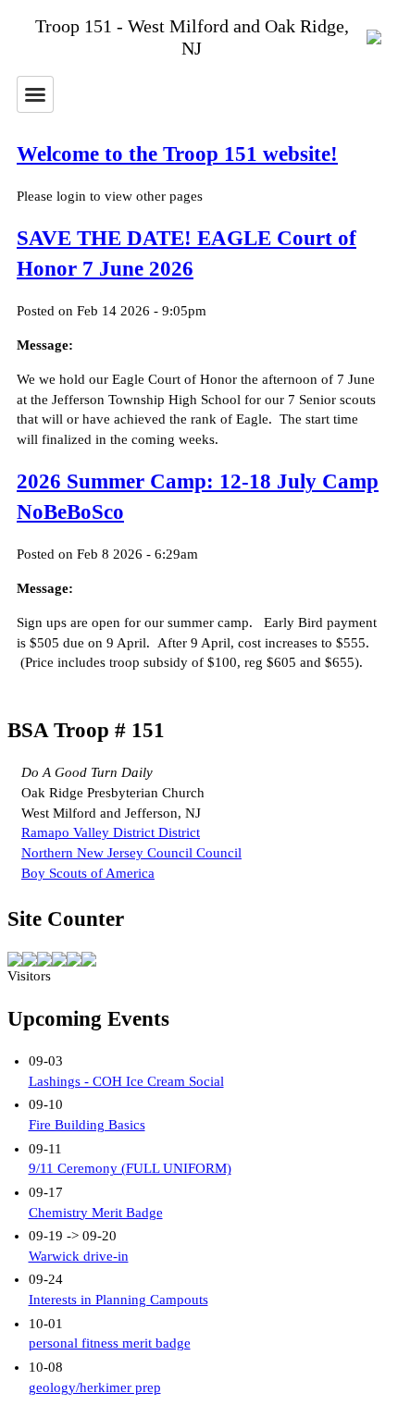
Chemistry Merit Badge (96, 1212)
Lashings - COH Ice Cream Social (126, 1081)
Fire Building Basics (87, 1124)
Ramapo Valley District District (110, 832)
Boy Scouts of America (88, 873)
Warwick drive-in (79, 1256)
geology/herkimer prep (95, 1387)
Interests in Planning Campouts (118, 1299)
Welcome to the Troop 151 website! (177, 154)
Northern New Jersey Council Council (131, 852)
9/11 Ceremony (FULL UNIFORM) (130, 1168)
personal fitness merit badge (110, 1343)
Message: (45, 345)
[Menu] (35, 94)
